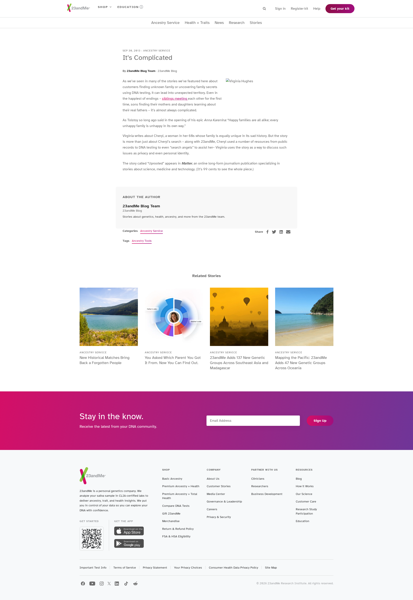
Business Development (266, 494)
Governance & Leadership (224, 501)
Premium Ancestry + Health (180, 486)
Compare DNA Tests (176, 506)
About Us (213, 479)
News (219, 22)
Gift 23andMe (171, 513)
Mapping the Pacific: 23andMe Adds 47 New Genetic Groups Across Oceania (301, 362)
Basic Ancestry (172, 479)
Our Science (304, 494)
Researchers (259, 486)
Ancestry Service (165, 22)
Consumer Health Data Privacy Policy (233, 567)
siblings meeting (175, 98)
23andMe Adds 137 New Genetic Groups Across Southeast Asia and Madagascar (239, 362)
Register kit (299, 8)
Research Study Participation (306, 511)
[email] (288, 232)
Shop (103, 7)
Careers (212, 509)
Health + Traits (197, 22)
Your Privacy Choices (188, 567)
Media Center (216, 494)
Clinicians (257, 479)
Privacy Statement (155, 567)
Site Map (271, 567)
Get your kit (340, 9)
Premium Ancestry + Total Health (179, 496)
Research (237, 22)
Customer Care (306, 501)
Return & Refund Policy (178, 529)
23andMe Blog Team (141, 71)
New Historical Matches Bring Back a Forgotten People (104, 360)
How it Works (305, 486)
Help (316, 8)
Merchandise (171, 521)
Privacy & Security (219, 517)
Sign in (280, 8)
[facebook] (267, 232)
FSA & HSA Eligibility (176, 536)
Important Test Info (93, 567)
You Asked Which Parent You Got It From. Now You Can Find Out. (173, 360)
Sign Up (320, 421)
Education (128, 7)
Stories (256, 22)
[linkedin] (281, 232)
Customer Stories (219, 486)
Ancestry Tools (142, 241)
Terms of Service (124, 567)
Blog (299, 479)
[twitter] (274, 232)
